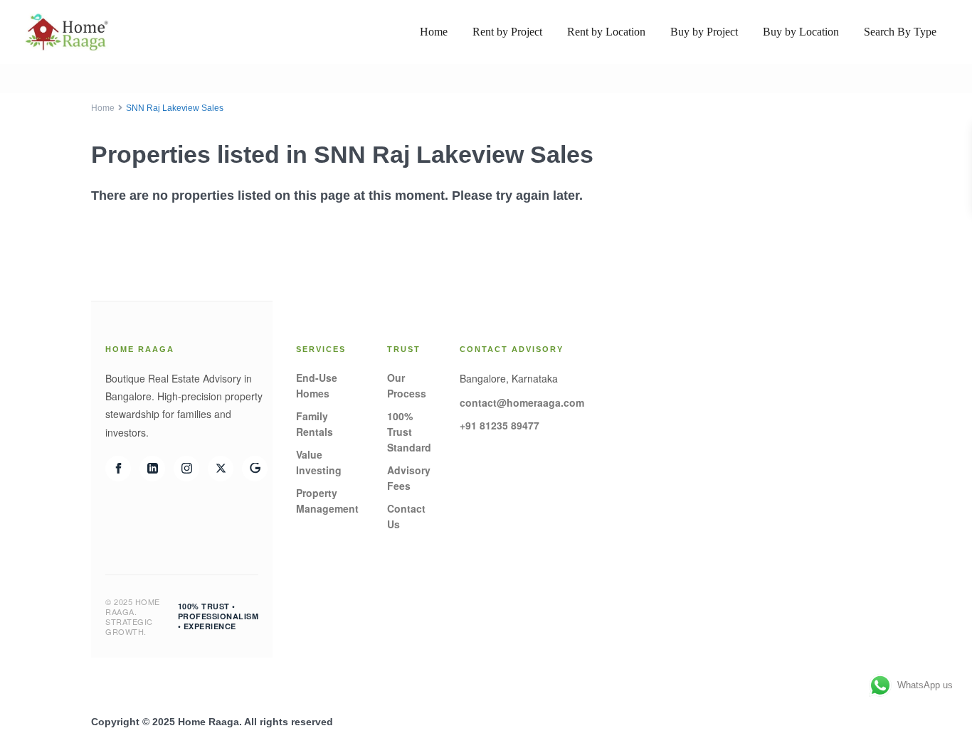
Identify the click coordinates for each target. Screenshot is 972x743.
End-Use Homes (316, 385)
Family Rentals (314, 424)
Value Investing (319, 462)
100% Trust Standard (409, 431)
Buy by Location (801, 32)
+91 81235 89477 (499, 425)
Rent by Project (507, 32)
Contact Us (406, 516)
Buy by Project (704, 32)
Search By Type (900, 32)
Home (434, 32)
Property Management (327, 500)
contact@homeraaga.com (522, 402)
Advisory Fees (408, 478)
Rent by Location (606, 32)
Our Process (406, 385)
